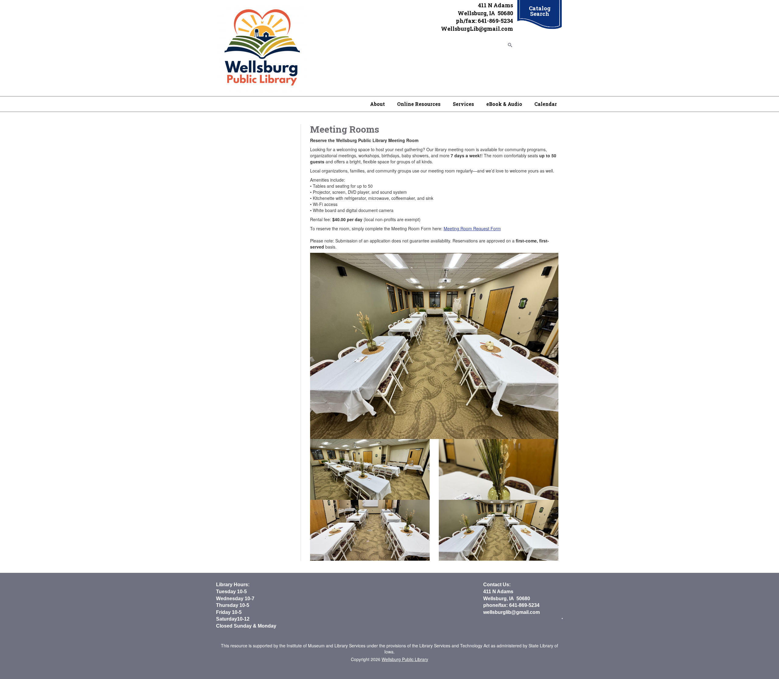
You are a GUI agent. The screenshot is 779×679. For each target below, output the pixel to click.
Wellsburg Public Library (405, 659)
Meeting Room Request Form (472, 228)
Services (463, 104)
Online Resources (419, 104)
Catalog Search (539, 11)
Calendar (545, 104)
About (377, 104)
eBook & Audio (504, 104)
